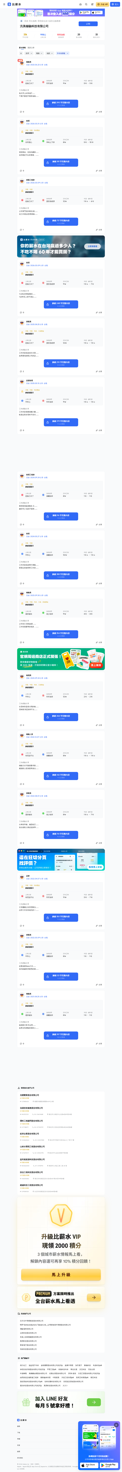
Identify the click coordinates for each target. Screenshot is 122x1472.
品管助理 (29, 380)
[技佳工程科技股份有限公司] (61, 1175)
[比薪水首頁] (22, 1420)
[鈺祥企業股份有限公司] (61, 1137)
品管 (28, 876)
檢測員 (28, 675)
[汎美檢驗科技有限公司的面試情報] (96, 35)
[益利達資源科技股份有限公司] (61, 1162)
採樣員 (28, 321)
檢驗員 (28, 62)
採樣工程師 (30, 180)
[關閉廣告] (116, 1425)
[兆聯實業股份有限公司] (61, 1098)
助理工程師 (30, 475)
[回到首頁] (21, 21)
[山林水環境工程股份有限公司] (61, 1150)
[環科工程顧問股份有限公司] (61, 1124)
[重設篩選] (21, 53)
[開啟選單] (4, 4)
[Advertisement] (61, 452)
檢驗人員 (29, 734)
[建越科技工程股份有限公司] (61, 1188)
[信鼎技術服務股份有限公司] (61, 1111)
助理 (28, 121)
